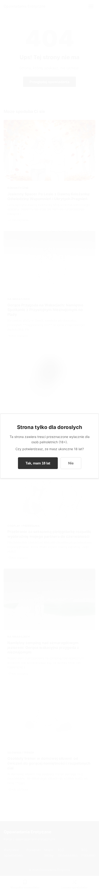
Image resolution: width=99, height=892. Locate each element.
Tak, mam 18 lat (38, 463)
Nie (71, 463)
